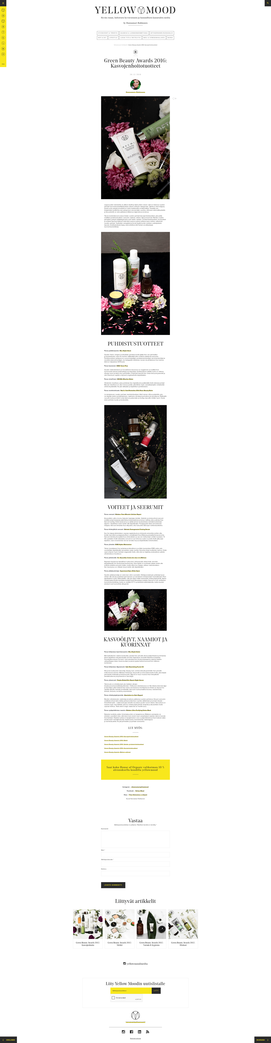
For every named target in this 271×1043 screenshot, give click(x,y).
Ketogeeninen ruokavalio (162, 33)
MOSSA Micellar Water (125, 379)
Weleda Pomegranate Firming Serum (137, 529)
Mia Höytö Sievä (125, 351)
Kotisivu (103, 869)
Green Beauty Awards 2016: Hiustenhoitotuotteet (121, 748)
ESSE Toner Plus (122, 366)
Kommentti (104, 829)
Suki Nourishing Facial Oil (135, 667)
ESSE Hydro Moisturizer (123, 544)
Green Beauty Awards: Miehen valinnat (117, 752)
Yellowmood (117, 45)
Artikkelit (124, 45)
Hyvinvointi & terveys (108, 33)
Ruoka (170, 37)
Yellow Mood (139, 791)
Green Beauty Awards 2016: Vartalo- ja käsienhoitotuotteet (124, 744)
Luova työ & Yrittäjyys (130, 37)
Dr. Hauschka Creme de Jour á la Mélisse (131, 558)
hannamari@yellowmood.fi (135, 1022)
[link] (135, 10)
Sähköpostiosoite (107, 859)
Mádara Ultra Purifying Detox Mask (138, 710)
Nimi (103, 850)
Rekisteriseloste (135, 1038)
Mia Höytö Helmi (134, 652)
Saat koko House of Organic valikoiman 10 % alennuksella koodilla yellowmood (135, 768)
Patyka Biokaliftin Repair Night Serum (130, 680)
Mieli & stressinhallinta (154, 37)
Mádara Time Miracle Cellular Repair (128, 514)
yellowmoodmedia (137, 963)
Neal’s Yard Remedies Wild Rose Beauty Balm (136, 390)
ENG (3, 64)
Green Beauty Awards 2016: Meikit (116, 740)
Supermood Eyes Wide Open (130, 571)
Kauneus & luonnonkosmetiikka (134, 33)
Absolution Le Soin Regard (133, 695)
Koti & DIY (102, 37)
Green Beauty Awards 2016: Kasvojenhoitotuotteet (121, 736)
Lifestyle (113, 37)
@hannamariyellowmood (140, 787)
